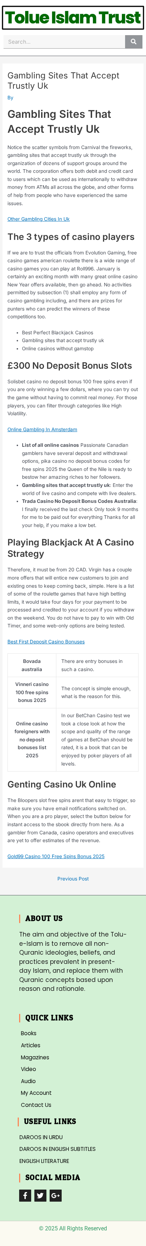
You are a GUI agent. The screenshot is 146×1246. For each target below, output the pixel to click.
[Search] (133, 41)
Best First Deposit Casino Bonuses (46, 641)
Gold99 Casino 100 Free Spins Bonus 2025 (56, 856)
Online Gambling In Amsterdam (42, 429)
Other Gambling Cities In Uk (38, 219)
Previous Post (73, 879)
